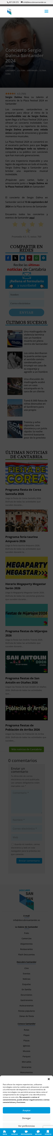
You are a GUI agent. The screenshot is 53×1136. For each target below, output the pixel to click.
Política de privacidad (29, 1132)
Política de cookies (12, 1132)
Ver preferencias (26, 1125)
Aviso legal (43, 1132)
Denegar (26, 1118)
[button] (48, 1079)
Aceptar (27, 1110)
